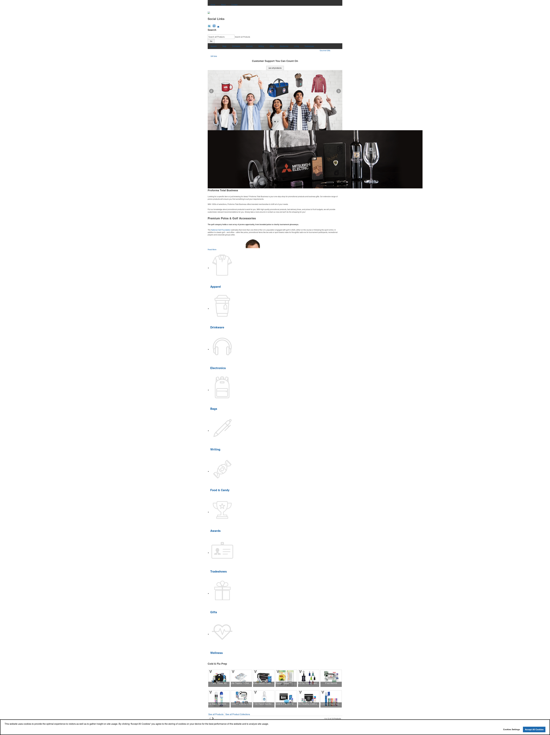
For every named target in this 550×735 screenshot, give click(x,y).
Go (211, 41)
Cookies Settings (511, 729)
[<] (210, 718)
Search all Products (242, 37)
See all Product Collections (237, 714)
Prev (211, 91)
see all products (275, 68)
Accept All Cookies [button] (534, 729)
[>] (213, 718)
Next (338, 91)
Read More (212, 249)
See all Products (215, 714)
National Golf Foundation (221, 230)
